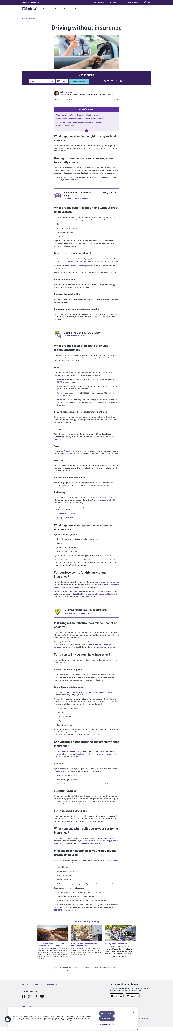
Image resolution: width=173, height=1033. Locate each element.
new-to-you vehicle (105, 754)
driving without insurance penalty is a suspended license (92, 594)
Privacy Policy (66, 1020)
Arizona (67, 451)
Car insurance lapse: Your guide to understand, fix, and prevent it (50, 944)
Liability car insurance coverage (117, 944)
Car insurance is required (66, 751)
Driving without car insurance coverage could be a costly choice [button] (80, 118)
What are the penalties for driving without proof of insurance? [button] (79, 122)
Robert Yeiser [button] (67, 92)
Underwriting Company (142, 1018)
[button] (49, 9)
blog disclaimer (110, 967)
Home (24, 18)
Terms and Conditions (28, 1020)
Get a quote (79, 81)
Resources (31, 18)
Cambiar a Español (29, 2)
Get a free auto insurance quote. (76, 198)
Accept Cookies (107, 1013)
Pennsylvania (113, 465)
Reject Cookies (106, 1018)
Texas (59, 393)
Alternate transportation (66, 514)
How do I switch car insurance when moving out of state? (85, 944)
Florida (60, 400)
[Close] (133, 1012)
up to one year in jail (103, 500)
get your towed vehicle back (89, 843)
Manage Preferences (106, 1024)
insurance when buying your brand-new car (70, 754)
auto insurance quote (77, 613)
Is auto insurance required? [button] (66, 126)
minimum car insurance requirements (79, 266)
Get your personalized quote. (75, 336)
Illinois (59, 386)
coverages (69, 801)
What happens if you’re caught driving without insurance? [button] (78, 115)
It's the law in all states (62, 259)
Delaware (60, 379)
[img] (86, 130)
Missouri (57, 439)
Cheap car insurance (65, 518)
